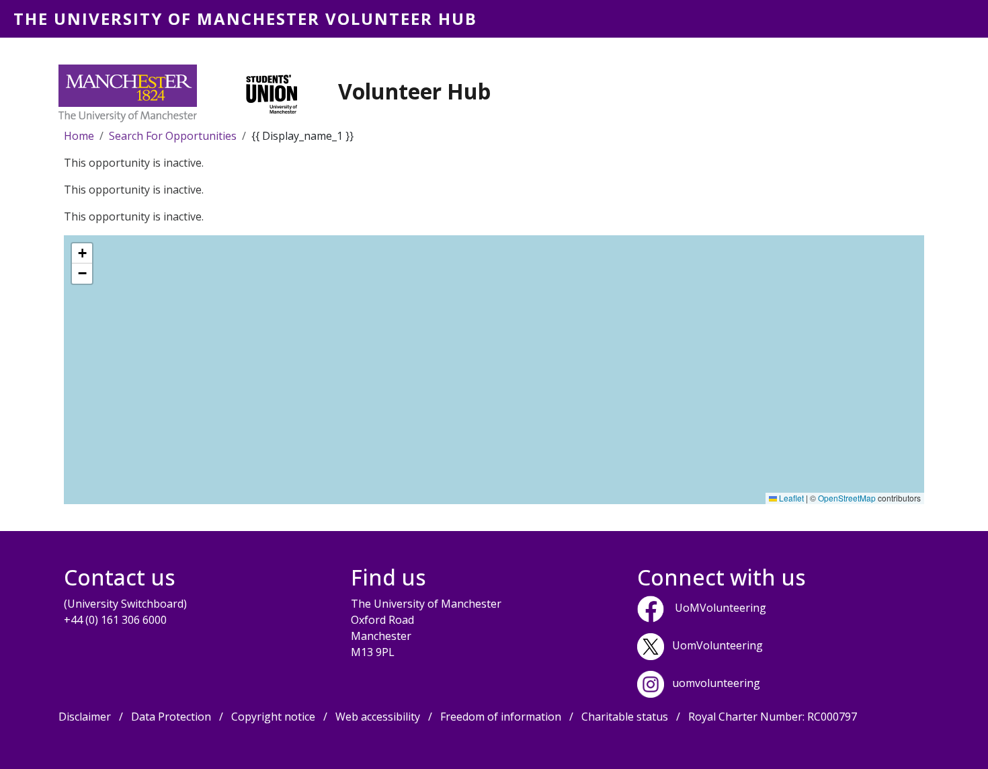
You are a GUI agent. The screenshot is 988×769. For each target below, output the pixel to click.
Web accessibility (377, 716)
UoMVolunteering (720, 608)
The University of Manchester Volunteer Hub (245, 18)
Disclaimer (84, 716)
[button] (82, 253)
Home (79, 135)
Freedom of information (500, 716)
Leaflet (790, 497)
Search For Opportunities (173, 135)
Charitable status (624, 716)
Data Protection (171, 716)
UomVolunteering (717, 646)
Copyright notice (273, 716)
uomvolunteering (716, 683)
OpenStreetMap (847, 497)
